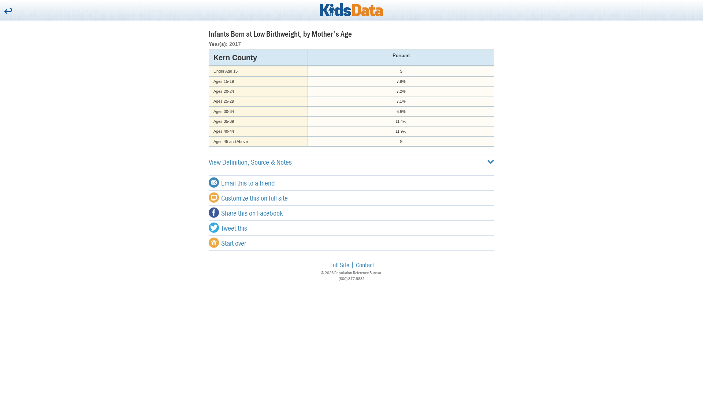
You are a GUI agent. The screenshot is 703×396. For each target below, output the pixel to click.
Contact (365, 265)
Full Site (339, 265)
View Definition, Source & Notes (250, 161)
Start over (233, 242)
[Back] (8, 11)
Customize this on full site (254, 197)
